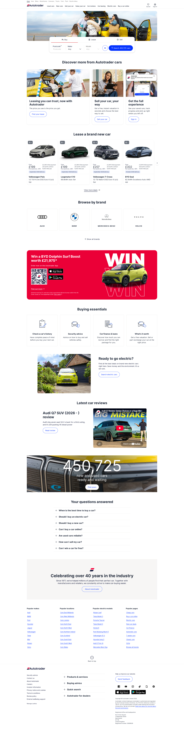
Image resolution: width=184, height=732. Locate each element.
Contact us (30, 678)
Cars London (64, 620)
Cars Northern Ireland (67, 632)
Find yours (92, 487)
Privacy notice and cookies (36, 690)
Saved (148, 6)
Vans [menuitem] (32, 1)
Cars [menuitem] (28, 1)
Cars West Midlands (67, 616)
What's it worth (142, 334)
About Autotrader (92, 589)
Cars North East (65, 624)
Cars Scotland (65, 635)
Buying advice (74, 683)
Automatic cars (131, 632)
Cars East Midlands (67, 612)
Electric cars (111, 6)
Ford (28, 620)
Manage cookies (32, 703)
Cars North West (66, 628)
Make (70, 46)
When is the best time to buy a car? (77, 510)
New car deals (131, 624)
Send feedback (124, 679)
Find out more (36, 289)
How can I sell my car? (70, 542)
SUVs (128, 643)
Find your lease (38, 114)
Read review (50, 430)
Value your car (80, 6)
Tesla (29, 635)
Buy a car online (123, 6)
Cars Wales (64, 647)
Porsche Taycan (98, 620)
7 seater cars (130, 635)
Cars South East (65, 639)
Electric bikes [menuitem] (73, 1)
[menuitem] (50, 6)
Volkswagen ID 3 (99, 635)
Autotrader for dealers (78, 696)
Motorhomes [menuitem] (43, 1)
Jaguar (29, 628)
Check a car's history (42, 334)
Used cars (50, 6)
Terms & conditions (33, 693)
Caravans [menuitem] (51, 1)
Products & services (77, 677)
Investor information (34, 687)
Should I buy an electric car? (73, 517)
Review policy (31, 696)
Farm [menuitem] (62, 1)
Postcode (56, 46)
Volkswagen (31, 632)
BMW (29, 616)
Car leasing (102, 6)
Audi (28, 612)
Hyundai (30, 624)
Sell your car (69, 6)
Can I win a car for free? (71, 548)
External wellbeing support (36, 699)
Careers (29, 684)
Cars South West (66, 643)
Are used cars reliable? (70, 535)
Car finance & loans (109, 334)
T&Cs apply (57, 294)
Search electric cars (109, 374)
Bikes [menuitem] (36, 1)
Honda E (96, 628)
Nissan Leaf (97, 612)
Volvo (29, 647)
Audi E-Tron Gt (98, 643)
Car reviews (91, 6)
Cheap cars (130, 612)
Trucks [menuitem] (57, 1)
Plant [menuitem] (66, 1)
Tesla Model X (98, 624)
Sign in (155, 6)
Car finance (130, 628)
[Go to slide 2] (157, 163)
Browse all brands (132, 647)
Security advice (75, 334)
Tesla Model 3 (98, 616)
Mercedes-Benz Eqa (100, 647)
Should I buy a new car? (71, 523)
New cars (59, 6)
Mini (28, 639)
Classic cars (130, 639)
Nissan (29, 643)
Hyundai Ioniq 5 (98, 639)
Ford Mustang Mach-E (101, 632)
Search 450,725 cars (122, 48)
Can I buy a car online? (70, 529)
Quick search (74, 689)
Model (88, 46)
